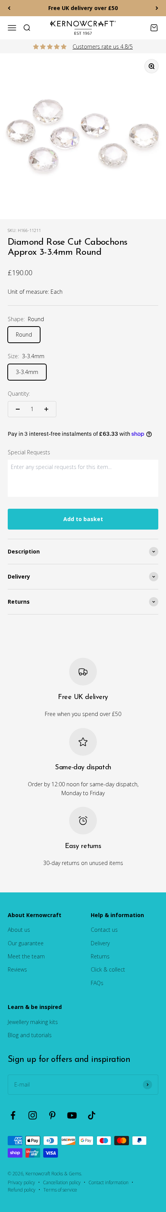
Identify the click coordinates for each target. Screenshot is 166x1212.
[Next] (157, 8)
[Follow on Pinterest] (52, 1115)
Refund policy (22, 1190)
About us (19, 929)
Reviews (17, 969)
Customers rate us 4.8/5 (103, 46)
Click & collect (108, 969)
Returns (100, 956)
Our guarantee (26, 943)
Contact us (104, 929)
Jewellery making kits (33, 1022)
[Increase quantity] (46, 409)
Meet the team (26, 956)
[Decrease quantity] (17, 409)
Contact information (108, 1182)
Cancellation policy (62, 1182)
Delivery (100, 943)
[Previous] (9, 8)
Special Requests (29, 452)
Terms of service (60, 1190)
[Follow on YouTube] (72, 1115)
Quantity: (19, 393)
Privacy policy (21, 1182)
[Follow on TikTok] (91, 1115)
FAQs (97, 983)
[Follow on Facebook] (13, 1115)
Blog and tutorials (30, 1035)
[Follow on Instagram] (32, 1115)
